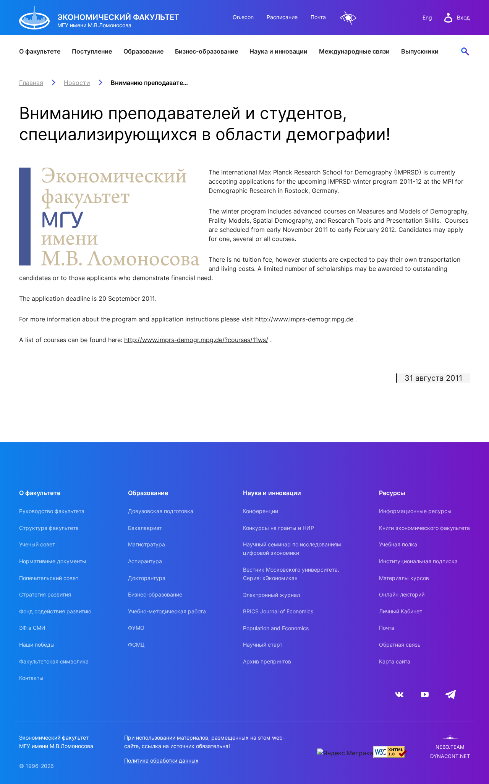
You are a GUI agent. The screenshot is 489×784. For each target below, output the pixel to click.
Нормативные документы (52, 561)
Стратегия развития (45, 594)
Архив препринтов (267, 661)
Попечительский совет (48, 578)
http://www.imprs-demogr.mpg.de (304, 319)
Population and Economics (276, 628)
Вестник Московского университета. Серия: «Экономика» (291, 573)
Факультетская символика (54, 661)
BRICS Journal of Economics (278, 611)
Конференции (260, 511)
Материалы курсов (404, 578)
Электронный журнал (271, 595)
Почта (318, 17)
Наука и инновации (278, 51)
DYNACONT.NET (450, 756)
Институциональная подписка (418, 561)
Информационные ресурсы (415, 511)
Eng (427, 17)
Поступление (92, 51)
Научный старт (262, 644)
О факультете (39, 51)
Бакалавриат (145, 528)
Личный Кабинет (400, 611)
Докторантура (146, 578)
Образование (143, 51)
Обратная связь (400, 644)
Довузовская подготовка (160, 511)
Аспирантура (145, 561)
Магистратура (146, 544)
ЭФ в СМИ (32, 627)
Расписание (282, 17)
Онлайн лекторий (401, 594)
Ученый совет (37, 544)
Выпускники (420, 51)
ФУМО (136, 627)
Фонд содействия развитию (55, 611)
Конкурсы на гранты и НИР (278, 528)
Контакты (31, 678)
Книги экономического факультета (424, 528)
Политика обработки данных (161, 760)
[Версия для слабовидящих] (348, 17)
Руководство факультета (51, 511)
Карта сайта (394, 661)
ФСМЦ (136, 644)
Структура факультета (49, 528)
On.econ (243, 17)
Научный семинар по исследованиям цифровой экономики (292, 548)
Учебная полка (398, 544)
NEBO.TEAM (450, 747)
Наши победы (37, 644)
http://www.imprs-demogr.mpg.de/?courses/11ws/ (196, 340)
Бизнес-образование (206, 51)
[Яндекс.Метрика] (345, 753)
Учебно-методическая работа (167, 611)
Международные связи (354, 51)
